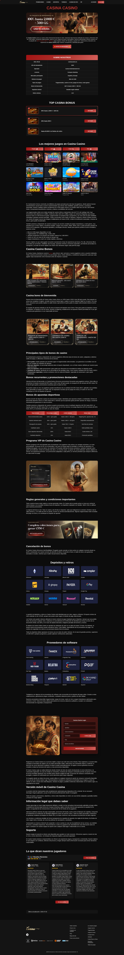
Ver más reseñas (62, 902)
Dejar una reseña (90, 857)
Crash (70, 148)
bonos (51, 253)
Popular (34, 148)
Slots (88, 148)
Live (52, 148)
